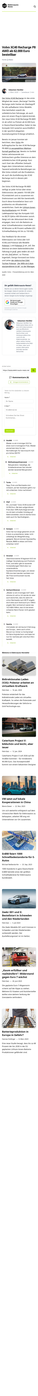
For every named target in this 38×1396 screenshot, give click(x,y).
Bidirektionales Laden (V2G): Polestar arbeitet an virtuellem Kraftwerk (18, 683)
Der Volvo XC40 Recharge (13, 98)
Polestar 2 (19, 245)
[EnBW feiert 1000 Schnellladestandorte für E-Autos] (19, 840)
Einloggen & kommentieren (20, 382)
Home (4, 60)
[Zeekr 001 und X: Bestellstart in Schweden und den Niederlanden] (19, 898)
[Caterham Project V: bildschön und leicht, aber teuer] (19, 727)
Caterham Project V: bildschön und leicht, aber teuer (17, 744)
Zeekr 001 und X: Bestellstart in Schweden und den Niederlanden (17, 915)
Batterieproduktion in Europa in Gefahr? (15, 1033)
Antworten (13, 457)
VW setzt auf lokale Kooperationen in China (16, 800)
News (11, 60)
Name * (7, 397)
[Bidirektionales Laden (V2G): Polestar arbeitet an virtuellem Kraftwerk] (19, 665)
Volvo (18, 142)
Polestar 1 (6, 245)
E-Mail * (7, 406)
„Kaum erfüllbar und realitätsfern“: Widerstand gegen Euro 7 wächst (18, 974)
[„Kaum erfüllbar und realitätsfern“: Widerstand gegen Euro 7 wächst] (19, 957)
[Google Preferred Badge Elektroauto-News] (15, 302)
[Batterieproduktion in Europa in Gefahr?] (19, 1018)
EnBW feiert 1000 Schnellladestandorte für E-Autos (18, 857)
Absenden (9, 431)
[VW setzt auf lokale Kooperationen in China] (19, 785)
